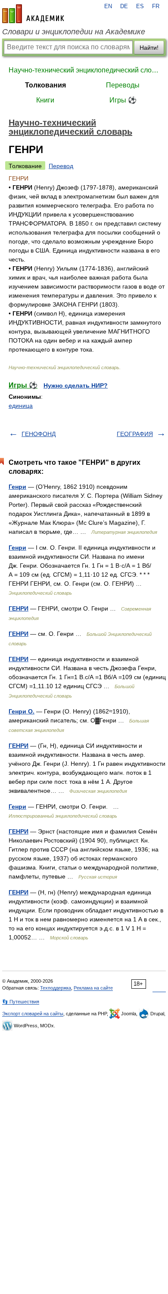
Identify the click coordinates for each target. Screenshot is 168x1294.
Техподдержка (55, 987)
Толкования (45, 85)
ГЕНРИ (18, 608)
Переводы (123, 85)
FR (155, 6)
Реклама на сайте (93, 987)
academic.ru (33, 13)
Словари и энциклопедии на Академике (73, 31)
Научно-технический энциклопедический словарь (84, 70)
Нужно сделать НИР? (76, 385)
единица (21, 405)
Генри (17, 486)
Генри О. (21, 711)
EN (108, 6)
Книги (45, 100)
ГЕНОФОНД (39, 433)
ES (140, 6)
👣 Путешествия (20, 1001)
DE (124, 6)
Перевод (61, 166)
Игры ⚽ (123, 100)
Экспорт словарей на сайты (32, 1013)
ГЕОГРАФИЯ (135, 433)
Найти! (149, 47)
